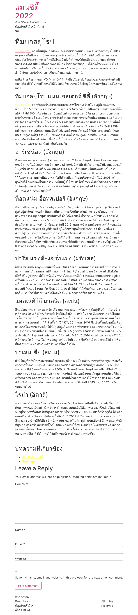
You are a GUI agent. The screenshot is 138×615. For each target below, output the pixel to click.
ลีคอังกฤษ (28, 461)
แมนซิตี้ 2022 (27, 11)
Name (20, 529)
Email (20, 544)
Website (20, 558)
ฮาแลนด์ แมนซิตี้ (32, 457)
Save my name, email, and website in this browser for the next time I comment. (69, 577)
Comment (23, 484)
